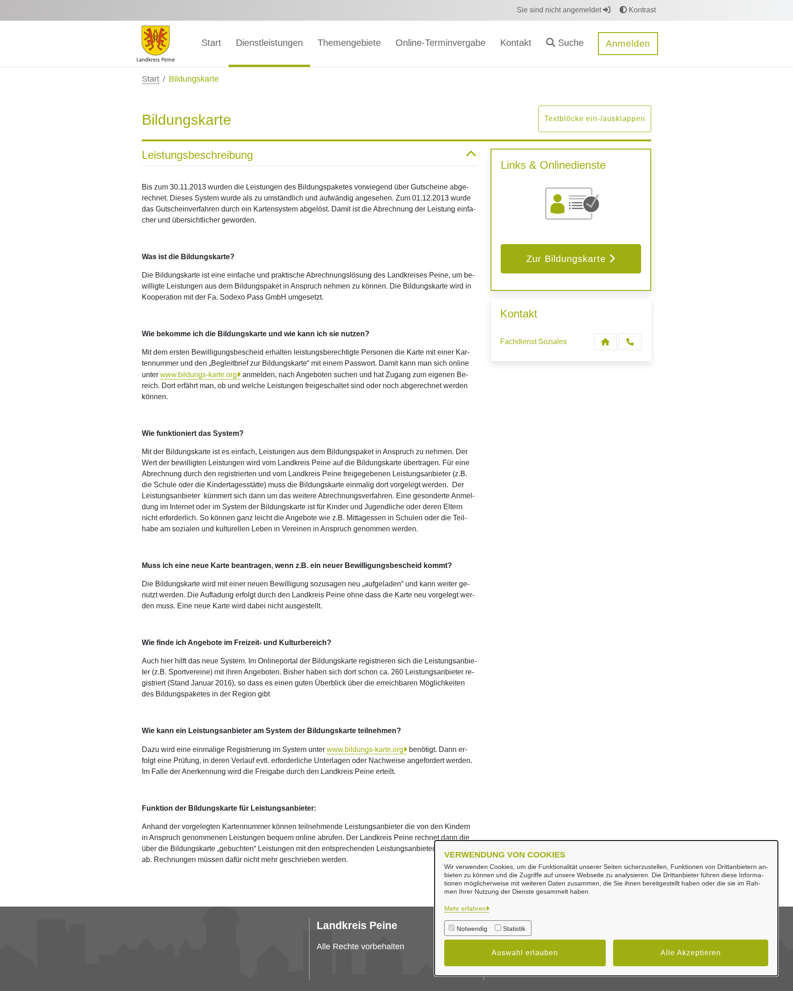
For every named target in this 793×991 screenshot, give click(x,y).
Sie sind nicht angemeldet (560, 10)
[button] (565, 44)
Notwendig (472, 928)
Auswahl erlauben (524, 953)
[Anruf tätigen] (630, 342)
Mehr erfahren (465, 908)
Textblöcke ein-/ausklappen (594, 118)
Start (150, 79)
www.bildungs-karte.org (198, 375)
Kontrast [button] (641, 10)
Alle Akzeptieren (690, 953)
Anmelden (628, 44)
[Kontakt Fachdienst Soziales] (605, 342)
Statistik (514, 928)
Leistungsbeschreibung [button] (197, 155)
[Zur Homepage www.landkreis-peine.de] (155, 43)
